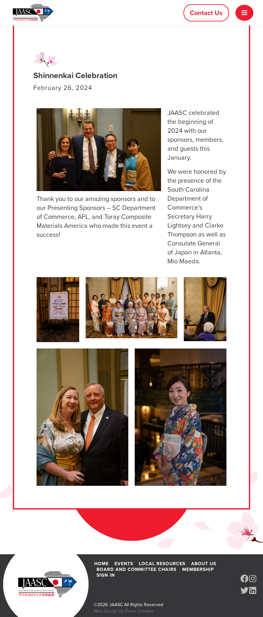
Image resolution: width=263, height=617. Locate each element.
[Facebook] (245, 578)
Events (124, 563)
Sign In (106, 575)
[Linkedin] (253, 590)
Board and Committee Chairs (136, 569)
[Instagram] (253, 578)
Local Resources (162, 563)
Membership (198, 569)
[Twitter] (245, 590)
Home (101, 563)
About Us (203, 563)
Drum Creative (139, 611)
